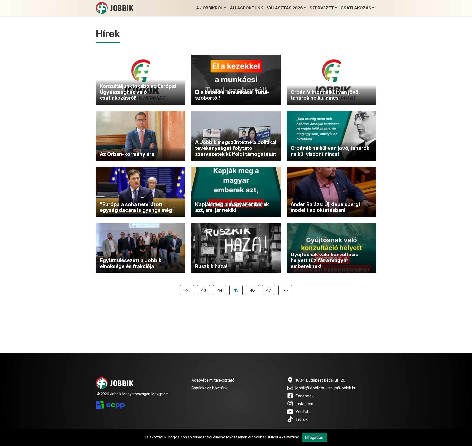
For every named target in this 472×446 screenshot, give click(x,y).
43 (203, 290)
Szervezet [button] (322, 7)
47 (268, 290)
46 (252, 290)
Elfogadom (314, 437)
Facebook (304, 395)
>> (285, 290)
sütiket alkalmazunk (283, 437)
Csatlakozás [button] (356, 7)
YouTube (303, 411)
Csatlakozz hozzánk (209, 387)
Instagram (304, 403)
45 (236, 290)
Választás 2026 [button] (285, 7)
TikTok (301, 419)
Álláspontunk (246, 7)
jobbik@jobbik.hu (310, 387)
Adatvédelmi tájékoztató (213, 380)
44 (219, 290)
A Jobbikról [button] (209, 7)
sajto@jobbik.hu (342, 387)
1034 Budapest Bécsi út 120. (320, 380)
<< (187, 290)
